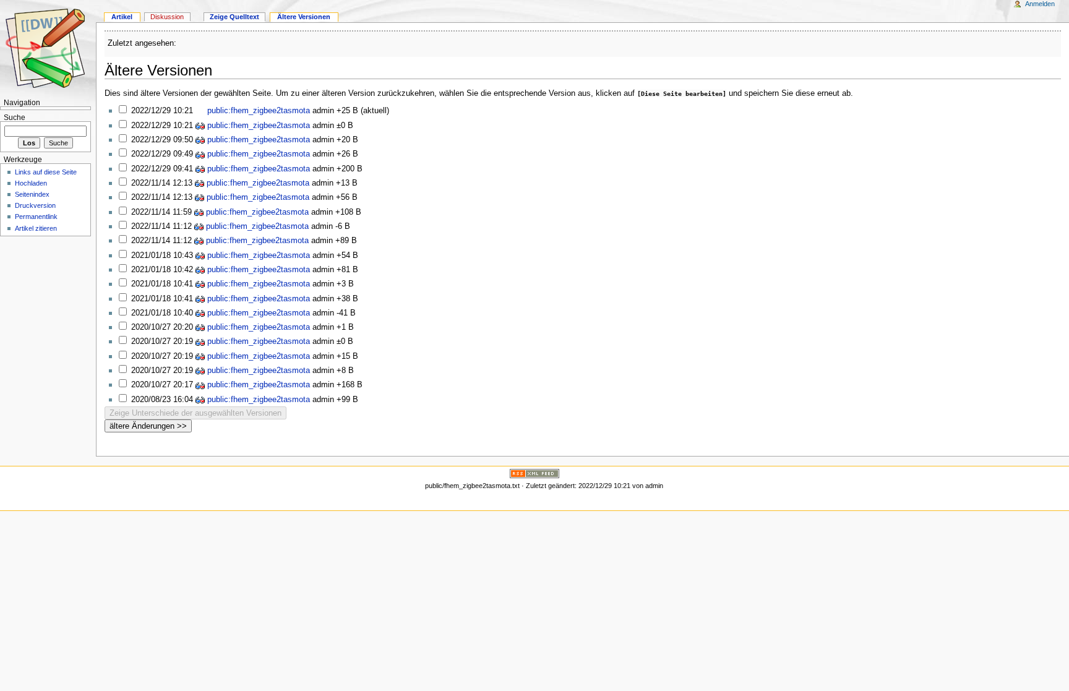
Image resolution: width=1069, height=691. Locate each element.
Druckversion (35, 205)
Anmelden (1040, 3)
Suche (14, 117)
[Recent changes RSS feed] (534, 473)
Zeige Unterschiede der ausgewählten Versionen (195, 413)
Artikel (121, 16)
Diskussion (167, 16)
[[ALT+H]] (48, 48)
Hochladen (31, 183)
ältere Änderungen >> (148, 426)
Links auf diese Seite (46, 172)
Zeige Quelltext (234, 16)
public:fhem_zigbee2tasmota (257, 110)
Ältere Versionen (303, 16)
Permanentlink (36, 216)
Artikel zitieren (36, 228)
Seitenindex (32, 194)
